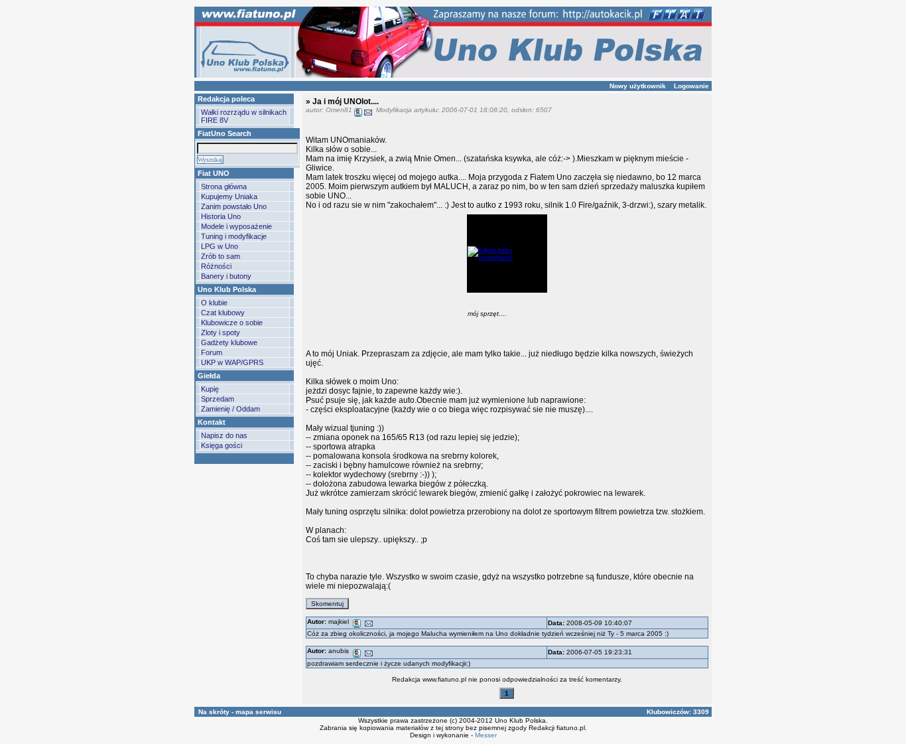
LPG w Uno (219, 246)
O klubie (214, 303)
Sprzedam (217, 399)
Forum (211, 352)
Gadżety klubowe (229, 342)
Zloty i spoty (220, 332)
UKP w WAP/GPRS (232, 362)
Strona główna (224, 186)
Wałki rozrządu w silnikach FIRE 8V (244, 116)
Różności (216, 266)
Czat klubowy (223, 313)
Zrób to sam (220, 256)
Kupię (210, 389)
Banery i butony (226, 276)
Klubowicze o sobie (232, 323)
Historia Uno (221, 216)
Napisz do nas (224, 435)
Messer (486, 735)
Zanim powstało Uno (234, 206)
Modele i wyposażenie (236, 226)
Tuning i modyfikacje (234, 236)
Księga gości (221, 445)
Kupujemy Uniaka (229, 196)
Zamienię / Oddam (230, 409)
